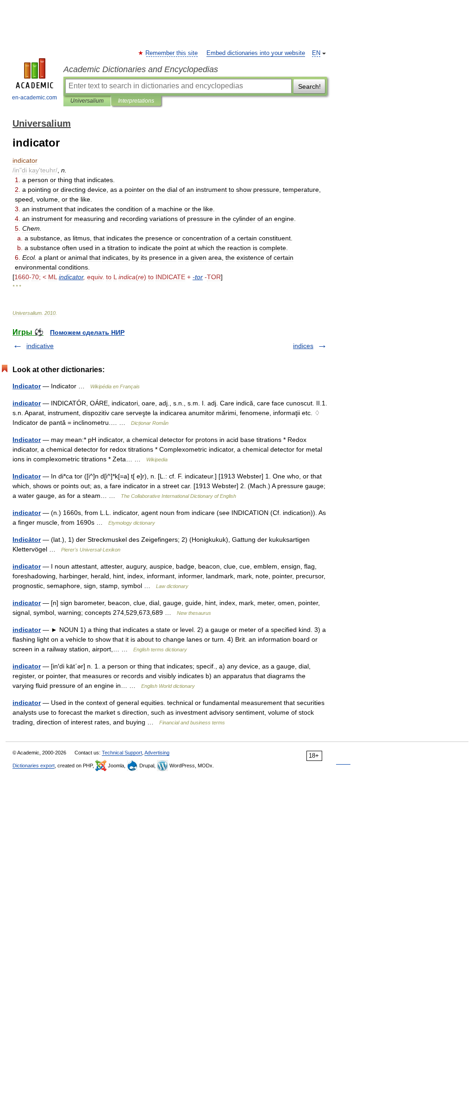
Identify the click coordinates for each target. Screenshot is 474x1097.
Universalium (87, 101)
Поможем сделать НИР (87, 332)
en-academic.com (34, 97)
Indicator (26, 386)
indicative (40, 345)
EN (316, 53)
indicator (26, 403)
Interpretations (136, 101)
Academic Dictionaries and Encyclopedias (140, 69)
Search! (309, 86)
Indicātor (26, 539)
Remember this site (172, 53)
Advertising (156, 752)
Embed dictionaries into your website (255, 53)
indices (303, 345)
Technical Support (122, 752)
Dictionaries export (33, 765)
